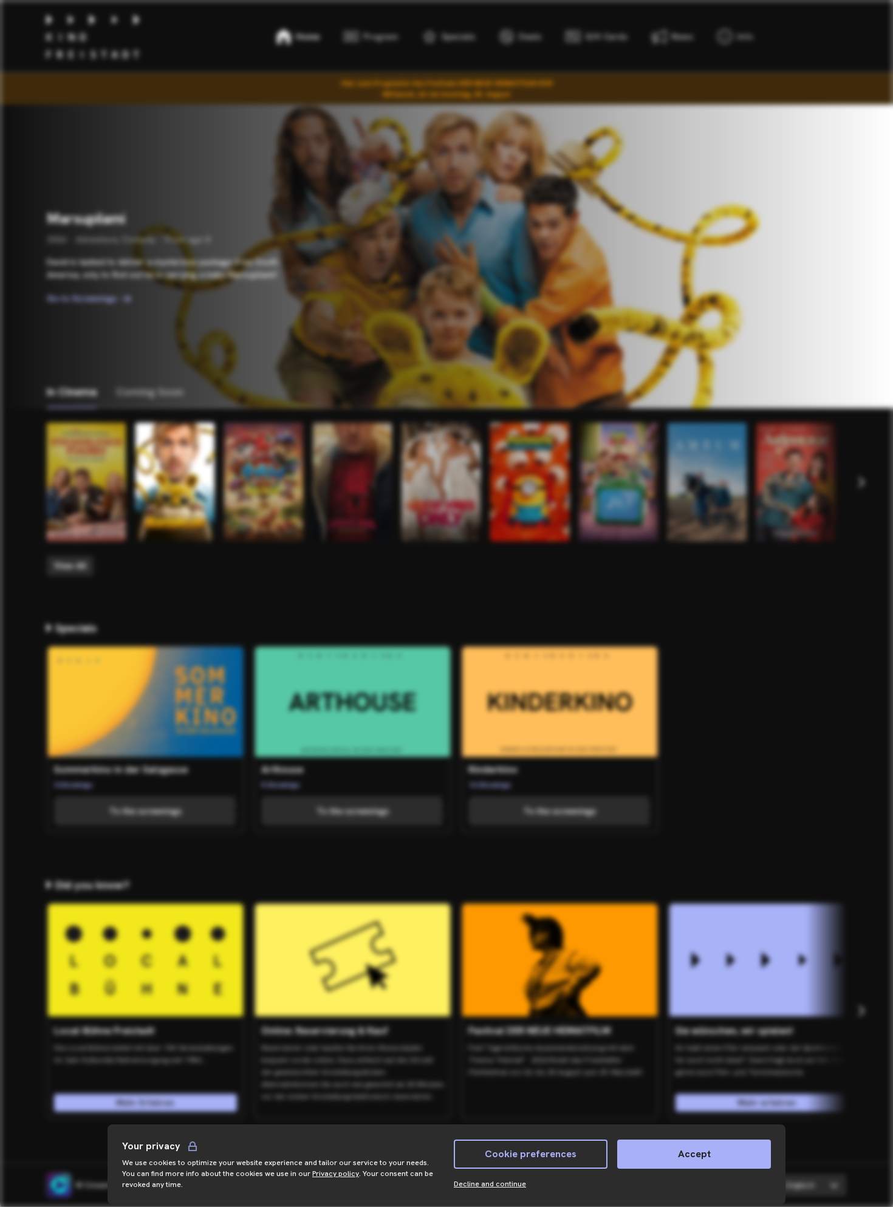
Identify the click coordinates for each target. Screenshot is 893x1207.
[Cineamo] (59, 1185)
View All (70, 565)
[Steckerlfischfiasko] (86, 482)
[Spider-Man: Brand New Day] (352, 482)
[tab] (72, 392)
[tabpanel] (446, 499)
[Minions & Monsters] (529, 482)
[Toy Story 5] (618, 482)
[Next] (860, 482)
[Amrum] (707, 482)
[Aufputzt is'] (795, 482)
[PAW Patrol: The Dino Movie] (263, 482)
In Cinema (72, 391)
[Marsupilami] (174, 482)
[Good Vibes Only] (441, 482)
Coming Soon (149, 391)
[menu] (735, 36)
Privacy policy (335, 1173)
